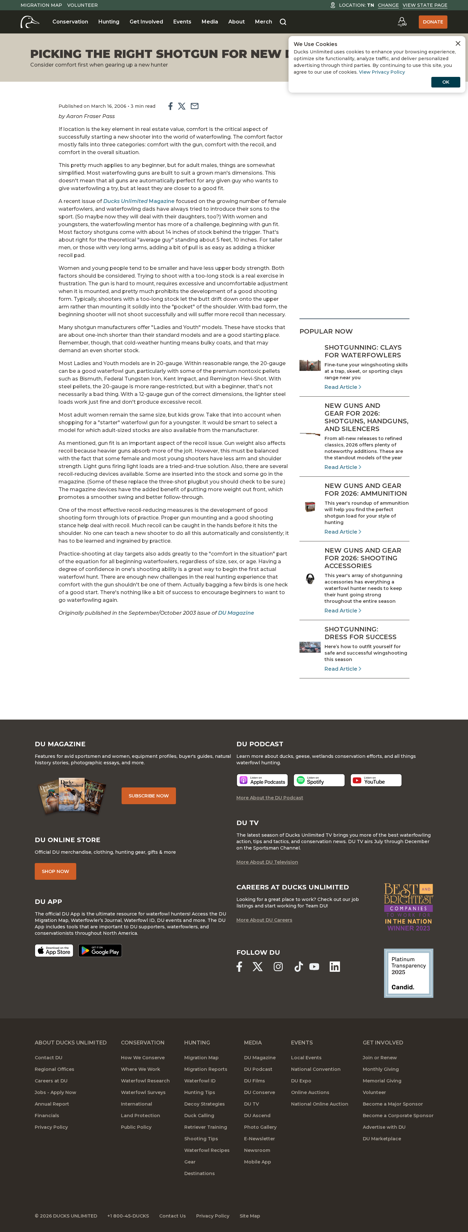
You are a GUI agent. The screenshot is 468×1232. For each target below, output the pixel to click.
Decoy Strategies (204, 1104)
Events (182, 22)
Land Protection (140, 1115)
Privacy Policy (51, 1127)
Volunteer (82, 5)
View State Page (425, 5)
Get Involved (146, 22)
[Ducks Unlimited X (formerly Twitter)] (257, 966)
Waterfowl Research (145, 1081)
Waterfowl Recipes (207, 1150)
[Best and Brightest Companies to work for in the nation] (408, 907)
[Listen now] (262, 780)
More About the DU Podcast (269, 798)
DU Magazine (236, 613)
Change (388, 5)
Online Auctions (310, 1092)
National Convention (316, 1069)
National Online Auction (319, 1104)
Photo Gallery (260, 1127)
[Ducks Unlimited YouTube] (314, 966)
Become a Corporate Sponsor (398, 1115)
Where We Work (140, 1069)
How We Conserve (143, 1058)
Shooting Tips (201, 1139)
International (136, 1104)
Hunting (108, 22)
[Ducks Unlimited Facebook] (239, 966)
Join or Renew (380, 1058)
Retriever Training (205, 1127)
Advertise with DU (384, 1127)
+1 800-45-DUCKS (128, 1216)
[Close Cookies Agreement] (458, 43)
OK (445, 82)
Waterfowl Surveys (143, 1092)
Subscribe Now (149, 796)
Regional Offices (54, 1069)
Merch (263, 22)
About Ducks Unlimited (71, 1043)
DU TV (251, 1104)
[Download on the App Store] (54, 950)
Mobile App (257, 1162)
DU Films (254, 1081)
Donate (433, 22)
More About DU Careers (264, 920)
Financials (47, 1115)
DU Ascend (257, 1115)
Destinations (199, 1173)
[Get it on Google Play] (100, 950)
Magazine (139, 201)
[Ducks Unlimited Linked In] (335, 966)
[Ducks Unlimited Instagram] (278, 966)
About (236, 22)
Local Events (306, 1058)
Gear (190, 1162)
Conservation (70, 22)
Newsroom (257, 1150)
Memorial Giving (382, 1081)
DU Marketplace (382, 1139)
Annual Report (52, 1104)
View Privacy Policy (382, 72)
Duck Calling (199, 1115)
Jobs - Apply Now (55, 1092)
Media (210, 22)
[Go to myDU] (402, 22)
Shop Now (55, 871)
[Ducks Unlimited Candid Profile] (408, 973)
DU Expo (301, 1081)
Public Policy (136, 1127)
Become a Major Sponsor (393, 1104)
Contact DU (48, 1058)
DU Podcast (258, 1069)
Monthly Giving (381, 1069)
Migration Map (41, 5)
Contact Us (172, 1216)
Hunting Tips (199, 1092)
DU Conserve (259, 1092)
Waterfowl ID (200, 1081)
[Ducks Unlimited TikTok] (299, 966)
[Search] (283, 22)
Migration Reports (205, 1069)
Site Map (250, 1216)
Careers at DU (51, 1081)
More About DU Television (267, 862)
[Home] (30, 22)
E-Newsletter (259, 1139)
